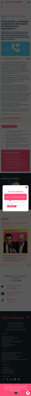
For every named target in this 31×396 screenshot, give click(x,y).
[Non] (29, 390)
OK (16, 393)
